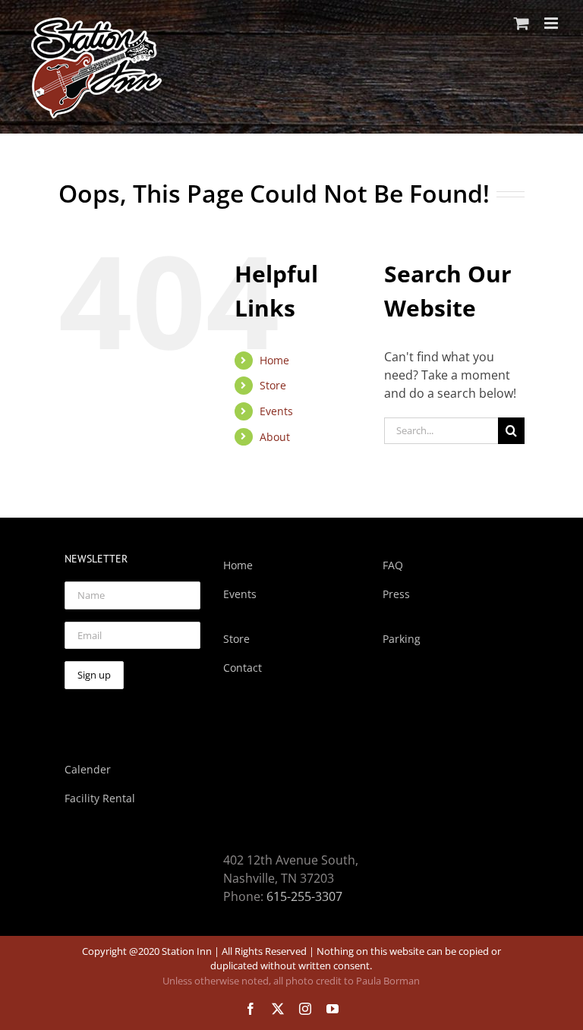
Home (274, 360)
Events (276, 411)
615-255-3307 (304, 896)
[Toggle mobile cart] (521, 23)
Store (273, 385)
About (275, 437)
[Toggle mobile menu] (552, 23)
